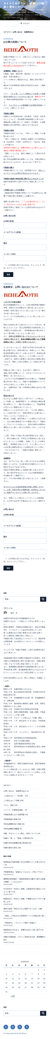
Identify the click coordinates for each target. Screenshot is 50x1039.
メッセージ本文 (9, 254)
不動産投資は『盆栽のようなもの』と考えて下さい (23, 872)
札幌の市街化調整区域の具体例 (15, 843)
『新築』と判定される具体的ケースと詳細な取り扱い (24, 916)
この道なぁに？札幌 (11, 800)
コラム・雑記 (8, 805)
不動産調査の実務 (10, 819)
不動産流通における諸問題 (13, 814)
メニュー (26, 23)
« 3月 (13, 996)
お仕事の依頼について (15, 42)
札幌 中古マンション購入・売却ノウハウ (20, 833)
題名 (5, 243)
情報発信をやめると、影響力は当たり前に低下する (23, 930)
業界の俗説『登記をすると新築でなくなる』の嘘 (22, 909)
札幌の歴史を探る (10, 848)
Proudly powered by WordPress (15, 1033)
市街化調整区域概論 (11, 829)
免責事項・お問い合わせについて (20, 287)
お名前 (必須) (8, 221)
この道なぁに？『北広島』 (13, 796)
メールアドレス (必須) (12, 232)
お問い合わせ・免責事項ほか (14, 791)
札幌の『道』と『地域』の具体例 (16, 838)
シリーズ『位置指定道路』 (13, 810)
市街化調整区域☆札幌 (12, 824)
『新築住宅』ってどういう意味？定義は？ (20, 923)
